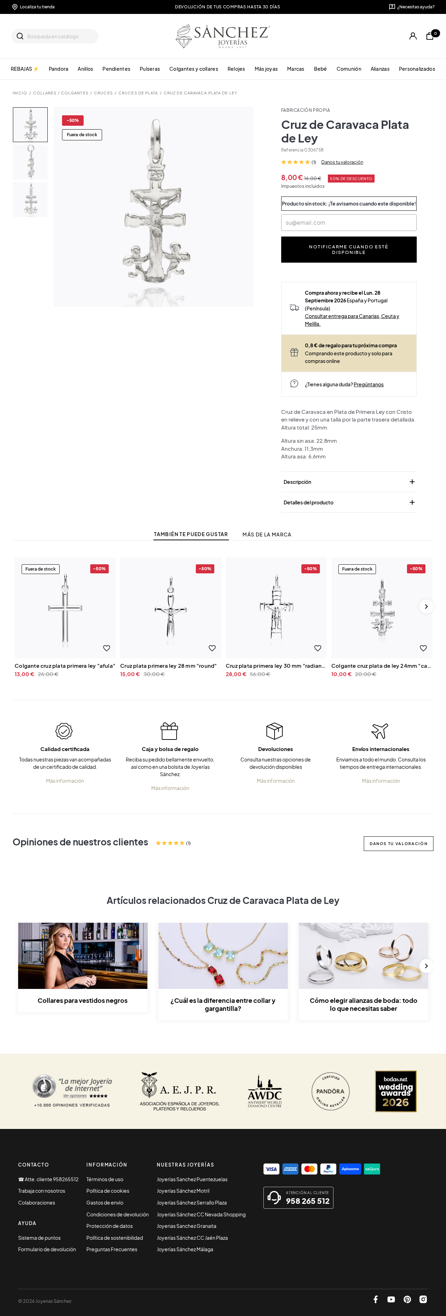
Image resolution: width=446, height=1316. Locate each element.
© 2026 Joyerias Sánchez (44, 1301)
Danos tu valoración (342, 162)
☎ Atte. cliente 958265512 (48, 1179)
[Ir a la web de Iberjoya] (180, 1091)
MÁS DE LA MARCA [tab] (267, 534)
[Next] (426, 606)
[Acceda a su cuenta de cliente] (413, 36)
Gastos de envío (104, 1202)
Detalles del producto (350, 502)
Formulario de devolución (47, 1249)
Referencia (292, 150)
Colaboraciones (36, 1202)
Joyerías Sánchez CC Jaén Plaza (192, 1237)
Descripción (350, 482)
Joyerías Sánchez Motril (183, 1190)
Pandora (59, 68)
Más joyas (266, 68)
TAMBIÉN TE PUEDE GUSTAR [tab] (191, 534)
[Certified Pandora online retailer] (331, 1091)
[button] (106, 648)
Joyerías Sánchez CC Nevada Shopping (201, 1214)
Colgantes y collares (193, 68)
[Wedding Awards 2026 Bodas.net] (396, 1091)
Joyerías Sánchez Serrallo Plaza (192, 1202)
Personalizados (417, 68)
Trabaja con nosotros (41, 1190)
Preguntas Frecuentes (111, 1249)
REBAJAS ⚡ (25, 68)
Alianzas (380, 68)
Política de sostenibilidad (114, 1237)
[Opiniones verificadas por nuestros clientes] (72, 1091)
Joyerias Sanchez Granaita (186, 1226)
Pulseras (150, 68)
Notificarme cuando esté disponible (349, 249)
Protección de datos (109, 1226)
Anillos (85, 68)
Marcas (296, 68)
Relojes (236, 68)
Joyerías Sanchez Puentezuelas (192, 1179)
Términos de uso (104, 1179)
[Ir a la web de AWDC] (265, 1091)
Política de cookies (107, 1190)
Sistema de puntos (39, 1237)
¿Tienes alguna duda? (344, 384)
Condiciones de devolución (117, 1214)
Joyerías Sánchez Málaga (185, 1249)
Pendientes (116, 68)
